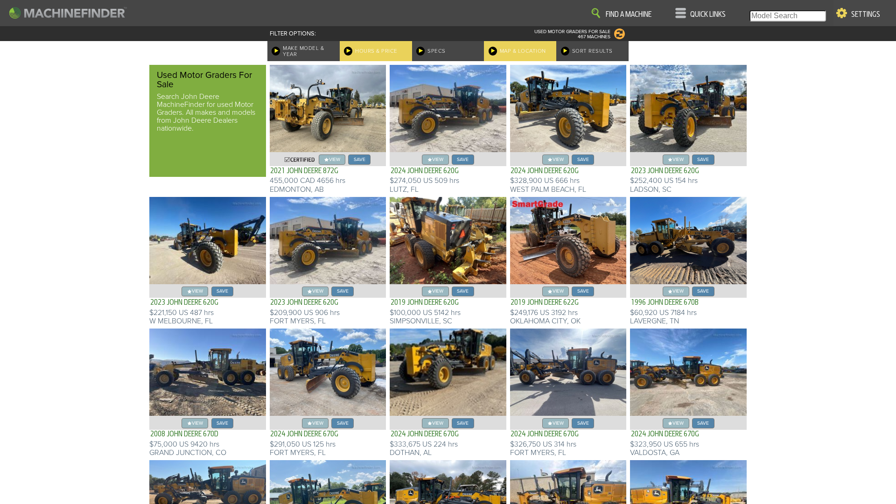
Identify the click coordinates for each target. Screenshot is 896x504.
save (359, 159)
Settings (865, 14)
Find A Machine (628, 14)
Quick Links (708, 14)
